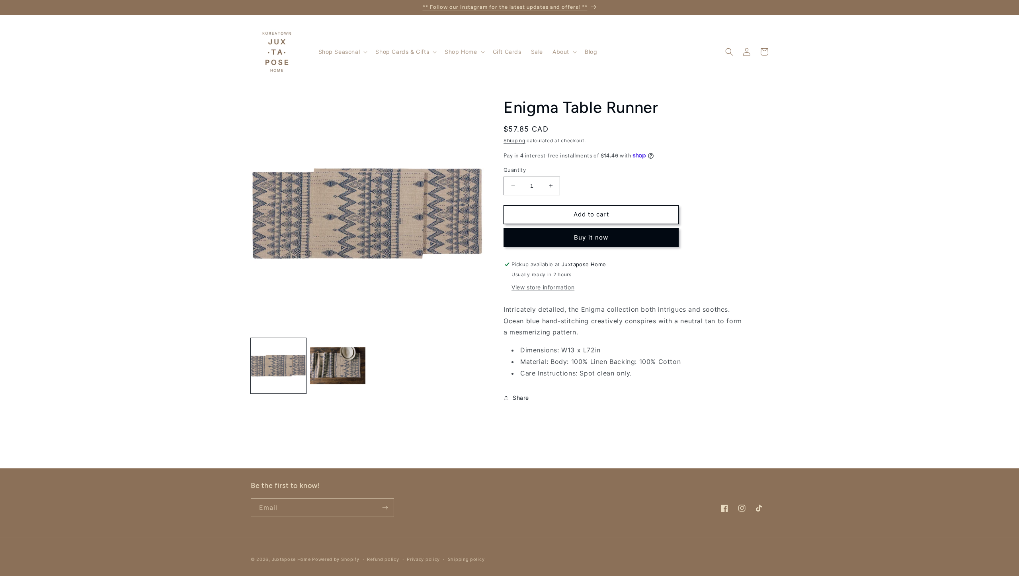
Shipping (514, 141)
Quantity (515, 170)
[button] (342, 51)
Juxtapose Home (291, 559)
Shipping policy (466, 559)
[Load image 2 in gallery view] (337, 365)
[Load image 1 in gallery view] (278, 365)
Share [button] (521, 397)
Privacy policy (423, 559)
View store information (542, 287)
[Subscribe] (385, 507)
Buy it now (591, 237)
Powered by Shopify (335, 559)
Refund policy (383, 559)
